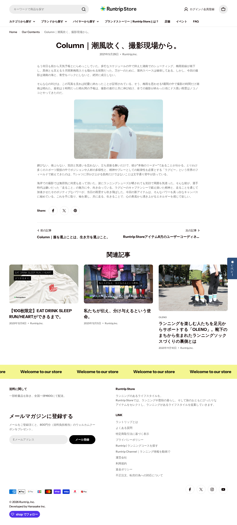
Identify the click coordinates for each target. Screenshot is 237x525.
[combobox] (49, 9)
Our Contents (31, 32)
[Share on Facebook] (53, 210)
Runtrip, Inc (26, 502)
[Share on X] (64, 210)
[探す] (83, 9)
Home (13, 32)
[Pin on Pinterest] (75, 210)
